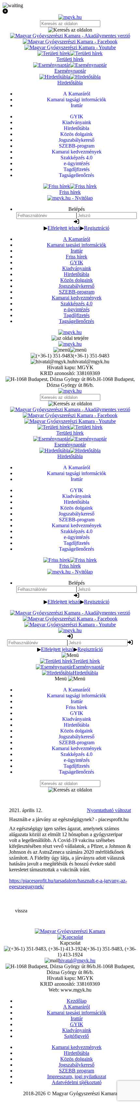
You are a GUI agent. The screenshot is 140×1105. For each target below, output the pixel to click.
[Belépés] (76, 222)
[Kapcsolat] (70, 937)
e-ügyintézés (77, 309)
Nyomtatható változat (109, 810)
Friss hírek (76, 256)
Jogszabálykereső (76, 286)
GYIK (76, 262)
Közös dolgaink (76, 280)
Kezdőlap (77, 1001)
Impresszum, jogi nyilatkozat (76, 1076)
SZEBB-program (76, 292)
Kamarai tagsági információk (76, 245)
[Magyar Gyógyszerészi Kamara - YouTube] (70, 47)
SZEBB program (76, 1070)
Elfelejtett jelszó (64, 228)
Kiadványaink (76, 268)
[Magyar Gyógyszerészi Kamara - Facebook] (70, 41)
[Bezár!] (70, 11)
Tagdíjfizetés (76, 315)
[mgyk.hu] (70, 17)
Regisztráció (96, 228)
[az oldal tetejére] (70, 338)
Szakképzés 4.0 (76, 303)
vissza (21, 910)
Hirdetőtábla (76, 274)
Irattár (77, 251)
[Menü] (70, 350)
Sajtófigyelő (76, 1036)
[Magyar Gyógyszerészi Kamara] (70, 931)
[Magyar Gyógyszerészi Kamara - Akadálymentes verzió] (70, 35)
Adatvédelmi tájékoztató (77, 1082)
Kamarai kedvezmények (77, 297)
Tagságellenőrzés (76, 321)
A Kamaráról (76, 239)
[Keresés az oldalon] (70, 30)
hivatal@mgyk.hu (77, 960)
